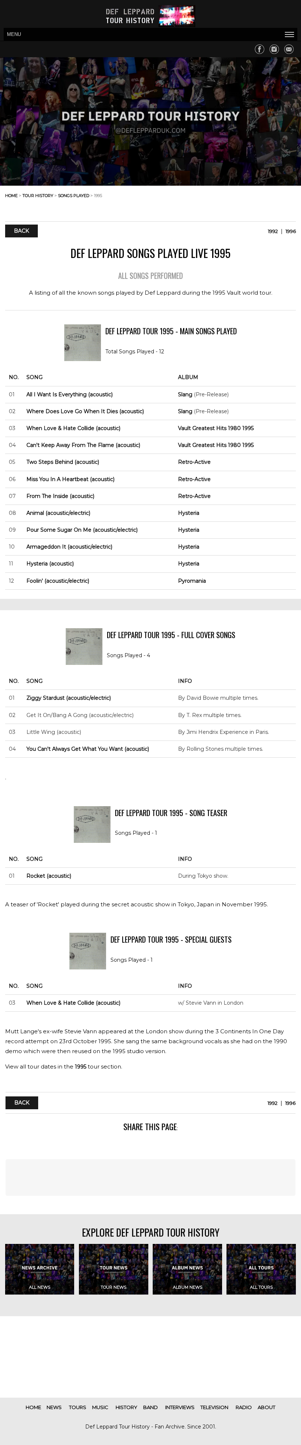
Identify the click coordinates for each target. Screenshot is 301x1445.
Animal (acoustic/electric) (58, 513)
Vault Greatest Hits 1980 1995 (216, 428)
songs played (73, 195)
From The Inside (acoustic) (60, 496)
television (214, 1407)
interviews (180, 1407)
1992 (273, 231)
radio (244, 1407)
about (266, 1407)
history (126, 1407)
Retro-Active (194, 462)
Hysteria (188, 513)
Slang (185, 394)
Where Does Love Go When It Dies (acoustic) (85, 411)
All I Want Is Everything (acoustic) (69, 394)
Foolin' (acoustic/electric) (57, 581)
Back (21, 231)
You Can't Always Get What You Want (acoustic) (87, 749)
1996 (291, 231)
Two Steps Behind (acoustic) (62, 462)
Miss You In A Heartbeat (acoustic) (70, 479)
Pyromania (192, 581)
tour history (37, 195)
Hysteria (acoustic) (50, 563)
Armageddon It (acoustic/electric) (69, 546)
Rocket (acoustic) (48, 876)
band (150, 1407)
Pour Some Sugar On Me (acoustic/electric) (82, 530)
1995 (80, 1066)
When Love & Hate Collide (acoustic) (73, 428)
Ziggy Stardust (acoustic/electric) (68, 698)
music (100, 1407)
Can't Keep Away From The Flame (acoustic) (83, 445)
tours (77, 1407)
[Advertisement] (237, 201)
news (54, 1407)
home (11, 195)
